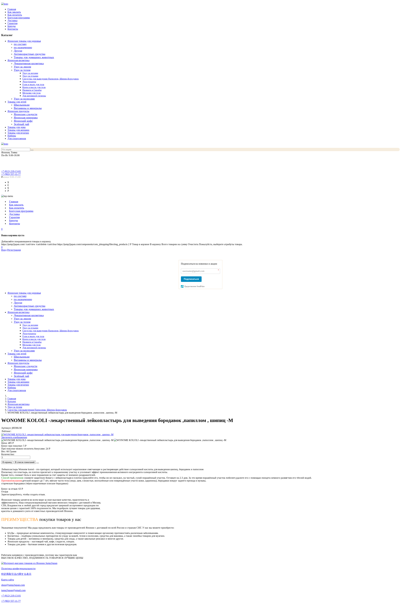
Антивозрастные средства (29, 54)
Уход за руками (30, 76)
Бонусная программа (19, 17)
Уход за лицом (22, 66)
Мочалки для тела (31, 93)
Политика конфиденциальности (18, 568)
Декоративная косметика (29, 63)
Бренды (12, 26)
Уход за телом (22, 70)
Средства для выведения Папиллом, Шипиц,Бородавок (50, 79)
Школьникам (21, 104)
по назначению (23, 47)
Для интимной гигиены (34, 95)
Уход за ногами (30, 73)
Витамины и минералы (28, 108)
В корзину (7, 462)
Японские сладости (25, 114)
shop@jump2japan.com (13, 585)
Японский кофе (23, 120)
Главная (12, 9)
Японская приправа (26, 117)
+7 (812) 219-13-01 (11, 171)
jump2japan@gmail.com (13, 590)
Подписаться (191, 279)
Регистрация (14, 250)
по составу (20, 44)
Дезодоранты (29, 81)
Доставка (12, 20)
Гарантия (12, 23)
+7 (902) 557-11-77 (11, 174)
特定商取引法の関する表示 (16, 574)
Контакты (13, 29)
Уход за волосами (24, 98)
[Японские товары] (29, 563)
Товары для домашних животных (34, 57)
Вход (4, 250)
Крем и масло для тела (34, 87)
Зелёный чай (21, 124)
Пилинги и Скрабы (32, 90)
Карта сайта (7, 579)
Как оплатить (15, 14)
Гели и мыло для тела (33, 84)
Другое (18, 50)
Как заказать (14, 12)
